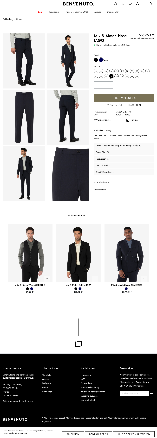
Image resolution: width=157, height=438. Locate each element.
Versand (45, 379)
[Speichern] (151, 393)
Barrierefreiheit (88, 400)
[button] (124, 130)
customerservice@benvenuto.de (18, 378)
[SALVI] (78, 253)
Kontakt (45, 387)
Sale (40, 11)
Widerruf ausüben (89, 395)
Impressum (86, 375)
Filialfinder (47, 391)
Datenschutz (86, 383)
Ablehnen (73, 434)
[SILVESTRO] (127, 253)
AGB (83, 379)
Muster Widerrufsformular (93, 391)
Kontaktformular (26, 401)
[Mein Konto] (137, 4)
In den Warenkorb (124, 98)
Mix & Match (113, 11)
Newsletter (47, 375)
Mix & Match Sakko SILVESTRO (127, 285)
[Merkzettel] (130, 4)
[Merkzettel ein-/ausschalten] (47, 279)
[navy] (101, 60)
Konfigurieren (98, 434)
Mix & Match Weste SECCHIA (30, 285)
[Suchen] (122, 4)
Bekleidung (53, 11)
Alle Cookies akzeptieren (134, 434)
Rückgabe (46, 383)
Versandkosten (92, 417)
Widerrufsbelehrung (90, 387)
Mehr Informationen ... (19, 433)
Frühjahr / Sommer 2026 (76, 11)
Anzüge (97, 11)
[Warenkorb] (150, 4)
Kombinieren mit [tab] (77, 215)
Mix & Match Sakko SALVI (79, 285)
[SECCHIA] (30, 253)
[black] (96, 60)
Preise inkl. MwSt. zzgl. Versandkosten (142, 38)
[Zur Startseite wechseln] (78, 4)
